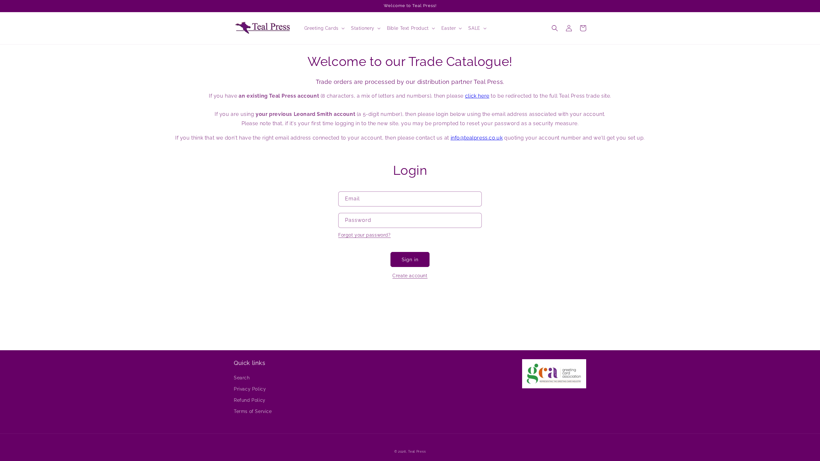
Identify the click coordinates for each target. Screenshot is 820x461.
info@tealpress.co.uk (477, 138)
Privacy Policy (250, 389)
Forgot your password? (364, 235)
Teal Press (417, 451)
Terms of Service (253, 411)
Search (242, 377)
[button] (323, 28)
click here (477, 96)
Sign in (410, 260)
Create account (409, 275)
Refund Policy (250, 400)
